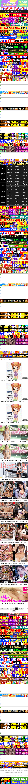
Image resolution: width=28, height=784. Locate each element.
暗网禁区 (9, 198)
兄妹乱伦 (17, 201)
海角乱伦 (17, 198)
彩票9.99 (9, 186)
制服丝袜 (17, 175)
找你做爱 (24, 178)
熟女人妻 (17, 195)
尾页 (14, 610)
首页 (2, 608)
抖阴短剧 (17, 204)
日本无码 (24, 166)
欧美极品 (17, 169)
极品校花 (9, 204)
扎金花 (17, 186)
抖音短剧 (9, 189)
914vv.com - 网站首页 (13, 12)
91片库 (9, 192)
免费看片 (3, 202)
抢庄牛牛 (17, 184)
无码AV (3, 191)
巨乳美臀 (24, 172)
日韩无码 (24, 204)
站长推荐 (3, 179)
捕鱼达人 (9, 184)
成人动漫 (24, 169)
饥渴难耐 (17, 178)
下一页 (20, 608)
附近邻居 (9, 178)
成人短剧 (24, 201)
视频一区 (3, 168)
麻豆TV (17, 189)
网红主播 (17, 166)
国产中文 (9, 201)
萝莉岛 (24, 192)
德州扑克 (24, 184)
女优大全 (17, 192)
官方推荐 (3, 185)
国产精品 (9, 166)
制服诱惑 (24, 198)
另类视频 (24, 175)
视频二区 (3, 174)
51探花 (24, 189)
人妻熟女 (9, 175)
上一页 (6, 608)
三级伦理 (9, 172)
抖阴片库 (3, 197)
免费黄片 (24, 195)
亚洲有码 (9, 169)
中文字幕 (17, 172)
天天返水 (24, 186)
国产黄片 (9, 195)
